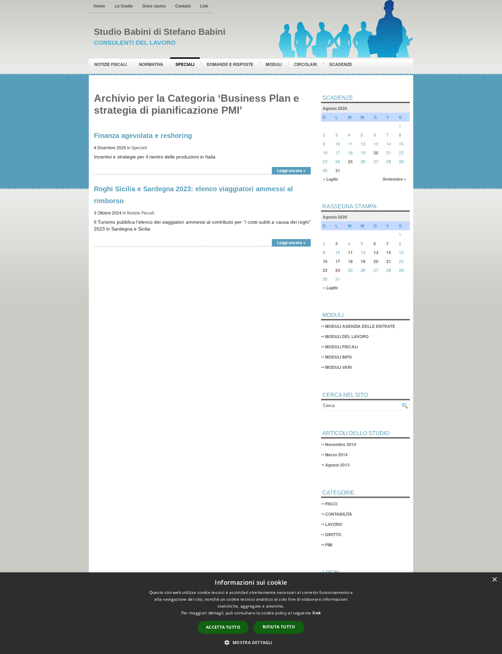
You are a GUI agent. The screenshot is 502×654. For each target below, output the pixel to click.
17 (337, 261)
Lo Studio (124, 6)
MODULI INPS (338, 357)
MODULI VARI (338, 367)
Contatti (183, 6)
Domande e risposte (230, 64)
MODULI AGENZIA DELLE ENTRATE (360, 326)
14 (388, 252)
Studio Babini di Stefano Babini (159, 32)
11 (350, 252)
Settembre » (394, 179)
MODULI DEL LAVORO (346, 336)
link (316, 613)
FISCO (331, 504)
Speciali (185, 64)
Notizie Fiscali (110, 64)
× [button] (494, 579)
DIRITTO (333, 534)
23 (325, 270)
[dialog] (251, 613)
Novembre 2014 (340, 444)
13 (376, 252)
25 (350, 161)
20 (376, 153)
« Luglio (330, 179)
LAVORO (333, 524)
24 (337, 270)
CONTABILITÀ (338, 514)
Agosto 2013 (337, 465)
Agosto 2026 (335, 108)
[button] (250, 642)
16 (325, 261)
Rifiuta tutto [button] (279, 627)
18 (350, 261)
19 (363, 261)
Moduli (274, 64)
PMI (328, 545)
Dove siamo (154, 6)
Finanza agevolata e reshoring (143, 135)
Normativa (151, 64)
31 (337, 170)
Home (99, 6)
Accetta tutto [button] (223, 627)
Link (204, 6)
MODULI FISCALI (341, 347)
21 (388, 261)
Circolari (305, 64)
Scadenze (340, 64)
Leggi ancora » (291, 170)
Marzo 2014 (336, 454)
